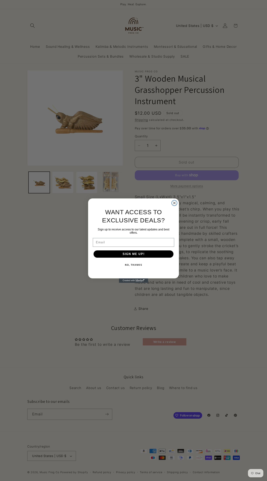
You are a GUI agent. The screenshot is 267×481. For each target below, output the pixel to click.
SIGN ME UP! (134, 253)
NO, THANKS (133, 265)
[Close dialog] (174, 203)
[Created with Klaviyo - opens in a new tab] (133, 280)
